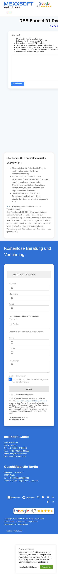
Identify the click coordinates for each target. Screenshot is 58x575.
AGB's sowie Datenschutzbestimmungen (31, 401)
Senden (29, 389)
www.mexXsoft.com (17, 456)
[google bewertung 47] (33, 509)
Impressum (33, 521)
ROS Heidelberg (21, 524)
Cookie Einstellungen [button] (29, 567)
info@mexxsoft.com (18, 454)
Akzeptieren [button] (46, 567)
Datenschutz (21, 521)
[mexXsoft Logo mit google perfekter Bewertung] (28, 3)
